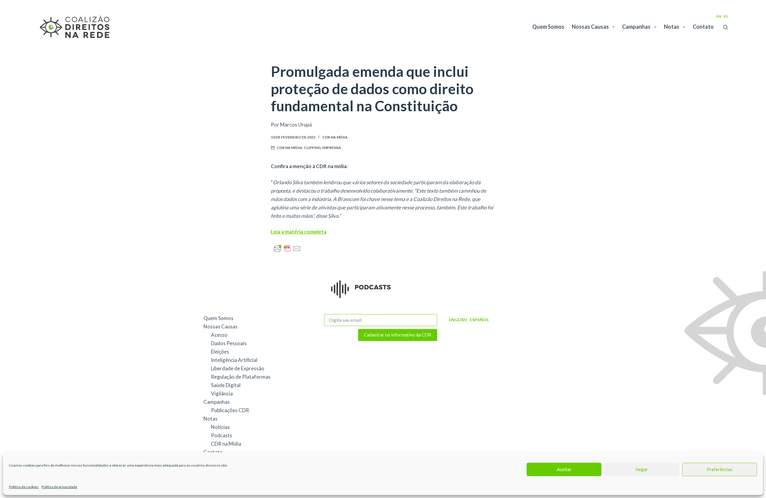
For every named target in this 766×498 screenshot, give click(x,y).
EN (718, 16)
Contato (703, 26)
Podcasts (221, 435)
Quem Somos (548, 26)
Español (479, 319)
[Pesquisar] (725, 27)
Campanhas (636, 26)
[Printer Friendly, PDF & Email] (287, 248)
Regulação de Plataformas (240, 377)
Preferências (719, 469)
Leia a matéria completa (298, 232)
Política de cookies (24, 487)
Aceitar (564, 469)
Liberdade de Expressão (237, 368)
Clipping (312, 147)
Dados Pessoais (229, 343)
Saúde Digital (226, 385)
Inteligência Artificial (234, 360)
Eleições (220, 351)
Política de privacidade (59, 487)
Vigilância (222, 393)
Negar (642, 469)
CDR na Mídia (335, 137)
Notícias (220, 427)
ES (726, 16)
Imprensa (331, 147)
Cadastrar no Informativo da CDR (397, 334)
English (458, 319)
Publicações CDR (230, 410)
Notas (671, 26)
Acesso (219, 335)
